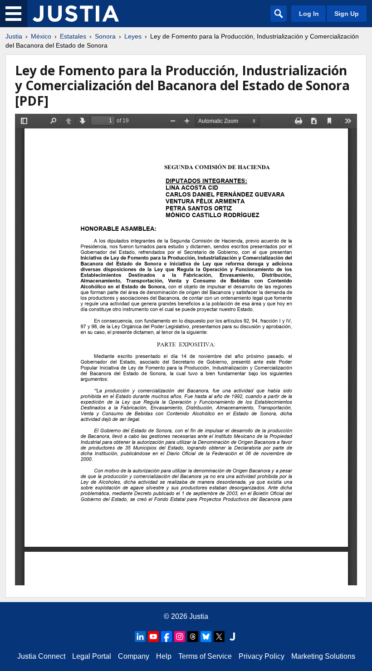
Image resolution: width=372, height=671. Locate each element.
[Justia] (76, 13)
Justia (13, 36)
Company (133, 656)
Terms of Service (205, 656)
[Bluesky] (206, 636)
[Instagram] (179, 636)
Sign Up (346, 13)
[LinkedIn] (140, 636)
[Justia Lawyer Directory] (232, 636)
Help (163, 656)
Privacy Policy (261, 656)
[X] (219, 636)
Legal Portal (91, 656)
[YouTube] (153, 636)
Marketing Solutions (323, 656)
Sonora (105, 36)
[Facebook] (166, 636)
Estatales (73, 36)
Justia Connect (41, 656)
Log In (309, 13)
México (41, 36)
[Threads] (192, 636)
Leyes (133, 36)
